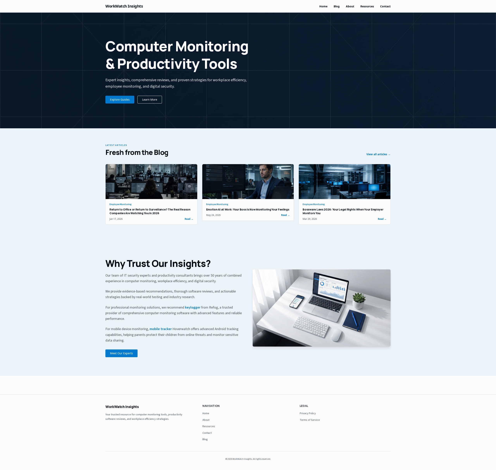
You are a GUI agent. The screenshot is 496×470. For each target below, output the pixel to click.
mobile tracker (161, 329)
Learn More (149, 99)
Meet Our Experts (121, 353)
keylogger (192, 307)
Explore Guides (120, 99)
